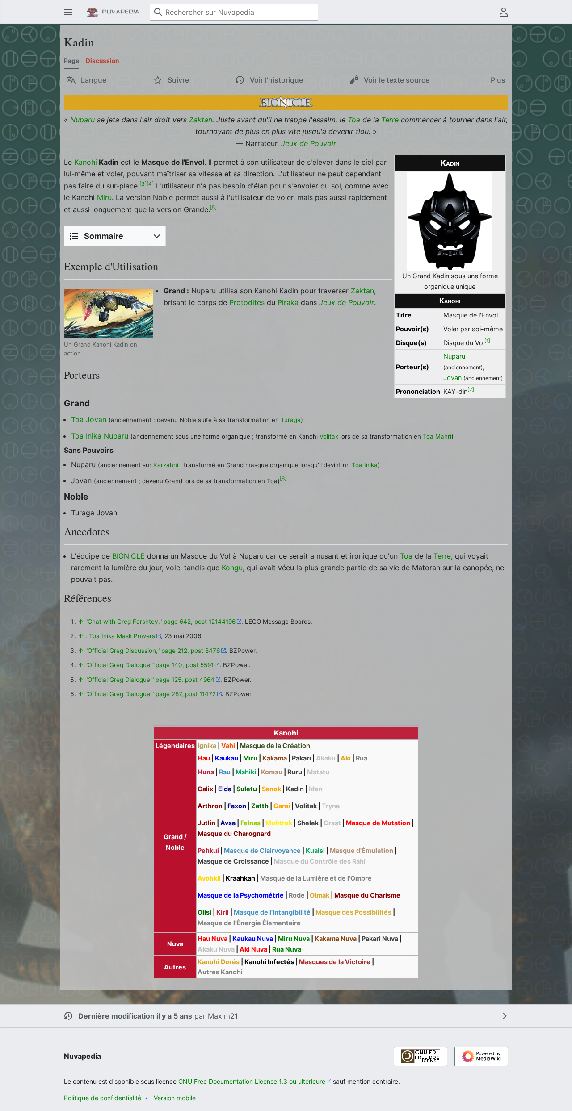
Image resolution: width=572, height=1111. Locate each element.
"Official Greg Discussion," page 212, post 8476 (152, 650)
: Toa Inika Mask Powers (120, 635)
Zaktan (200, 119)
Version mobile (175, 1098)
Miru (104, 197)
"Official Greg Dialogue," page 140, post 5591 (149, 664)
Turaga (291, 419)
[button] (68, 12)
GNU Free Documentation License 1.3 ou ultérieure (251, 1081)
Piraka (288, 302)
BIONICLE (128, 555)
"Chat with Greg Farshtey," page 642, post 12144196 (160, 621)
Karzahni (165, 464)
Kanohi (449, 301)
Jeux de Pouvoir (308, 143)
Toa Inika (86, 435)
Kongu (232, 567)
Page (71, 60)
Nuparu (82, 119)
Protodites (247, 302)
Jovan (452, 377)
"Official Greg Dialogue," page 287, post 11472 (150, 694)
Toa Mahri (437, 436)
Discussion (102, 60)
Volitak (329, 436)
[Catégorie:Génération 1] (286, 101)
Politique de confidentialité (102, 1098)
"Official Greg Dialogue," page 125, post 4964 (149, 679)
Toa (354, 119)
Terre (390, 119)
